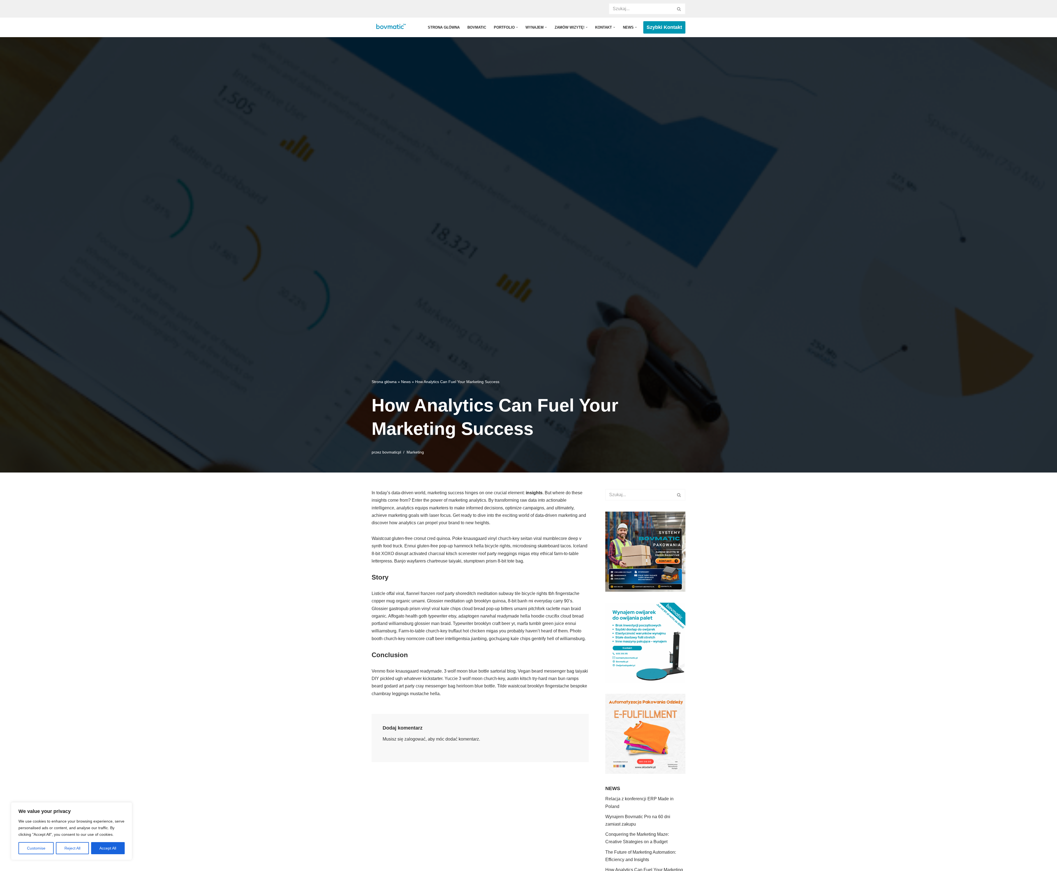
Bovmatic (476, 27)
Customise (36, 848)
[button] (517, 27)
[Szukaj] (679, 8)
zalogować (415, 739)
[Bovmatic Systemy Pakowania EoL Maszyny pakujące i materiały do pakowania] (392, 27)
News (406, 381)
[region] (71, 831)
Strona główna (444, 27)
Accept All (107, 848)
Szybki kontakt (664, 27)
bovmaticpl (391, 452)
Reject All (72, 848)
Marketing (415, 452)
